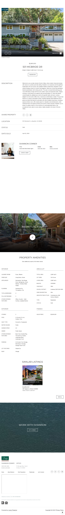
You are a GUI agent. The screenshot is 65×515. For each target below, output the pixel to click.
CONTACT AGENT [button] (25, 152)
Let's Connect (41, 472)
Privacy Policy (59, 510)
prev (6, 53)
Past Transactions (21, 472)
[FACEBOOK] (52, 471)
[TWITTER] (59, 471)
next (9, 53)
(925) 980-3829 (41, 148)
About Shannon (11, 472)
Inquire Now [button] (32, 74)
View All (60, 396)
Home (3, 472)
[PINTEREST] (62, 471)
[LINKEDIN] (55, 471)
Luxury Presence (12, 510)
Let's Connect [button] (32, 430)
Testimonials (31, 472)
